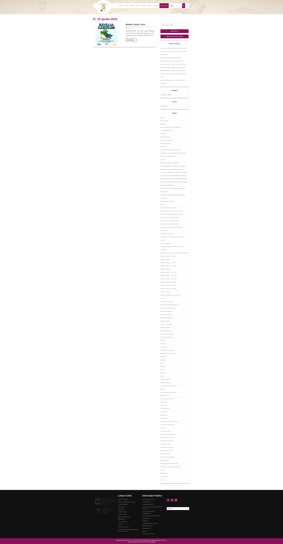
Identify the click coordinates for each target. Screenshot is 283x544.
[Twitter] (172, 500)
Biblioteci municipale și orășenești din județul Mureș (174, 253)
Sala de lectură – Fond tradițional (169, 217)
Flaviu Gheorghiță (150, 542)
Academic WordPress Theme (124, 540)
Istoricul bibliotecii (165, 137)
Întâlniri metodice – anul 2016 (168, 266)
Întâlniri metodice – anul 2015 (168, 262)
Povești (162, 204)
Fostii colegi (163, 405)
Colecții (137, 5)
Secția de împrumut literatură (168, 207)
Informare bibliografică (166, 317)
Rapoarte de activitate (166, 450)
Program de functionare (166, 140)
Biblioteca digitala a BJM (167, 185)
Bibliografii (163, 366)
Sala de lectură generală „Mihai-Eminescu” (171, 214)
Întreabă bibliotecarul (166, 330)
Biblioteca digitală (165, 327)
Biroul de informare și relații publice (170, 162)
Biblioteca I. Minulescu (123, 504)
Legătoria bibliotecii (165, 243)
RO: (170, 5)
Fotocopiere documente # (167, 334)
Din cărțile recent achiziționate (168, 385)
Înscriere (162, 159)
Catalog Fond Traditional (166, 301)
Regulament (163, 146)
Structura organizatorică (167, 398)
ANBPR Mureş (164, 473)
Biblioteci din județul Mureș (124, 516)
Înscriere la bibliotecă (123, 499)
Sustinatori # (163, 418)
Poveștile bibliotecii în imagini (168, 392)
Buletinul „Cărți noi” (165, 379)
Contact (156, 5)
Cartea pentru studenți (166, 337)
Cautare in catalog (122, 514)
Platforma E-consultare (123, 527)
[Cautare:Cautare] (174, 25)
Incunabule (163, 343)
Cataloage (163, 360)
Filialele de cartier (165, 292)
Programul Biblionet (165, 269)
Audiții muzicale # (165, 321)
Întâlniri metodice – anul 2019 (168, 278)
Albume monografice (166, 382)
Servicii (132, 5)
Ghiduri (162, 363)
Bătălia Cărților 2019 (135, 24)
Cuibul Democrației (165, 259)
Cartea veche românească (167, 350)
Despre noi (150, 5)
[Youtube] (176, 500)
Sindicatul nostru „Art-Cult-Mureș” (169, 421)
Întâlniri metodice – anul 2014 (168, 256)
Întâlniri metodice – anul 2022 (168, 285)
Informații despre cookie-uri (167, 437)
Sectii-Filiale (163, 198)
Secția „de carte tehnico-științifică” (169, 224)
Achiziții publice (164, 460)
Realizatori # (163, 415)
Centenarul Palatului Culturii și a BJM (170, 150)
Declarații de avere (165, 444)
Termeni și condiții (165, 431)
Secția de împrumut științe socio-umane (171, 211)
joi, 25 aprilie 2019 (132, 26)
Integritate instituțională (166, 447)
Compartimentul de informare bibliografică (171, 227)
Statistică (163, 428)
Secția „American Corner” (167, 233)
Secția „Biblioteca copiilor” (167, 201)
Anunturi (162, 117)
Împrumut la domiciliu (166, 311)
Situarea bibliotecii (165, 143)
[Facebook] (168, 500)
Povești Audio (121, 509)
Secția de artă (164, 230)
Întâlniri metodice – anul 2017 (168, 272)
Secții (127, 5)
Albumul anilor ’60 (165, 395)
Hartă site (163, 480)
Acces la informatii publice (167, 457)
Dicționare (163, 373)
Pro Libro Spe (164, 411)
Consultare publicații (165, 314)
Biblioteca (121, 5)
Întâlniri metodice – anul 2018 (168, 275)
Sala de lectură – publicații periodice (170, 220)
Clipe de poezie (164, 476)
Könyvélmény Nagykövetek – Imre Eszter (171, 80)
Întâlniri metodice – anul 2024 (168, 288)
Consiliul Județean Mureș (148, 533)
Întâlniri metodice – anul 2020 (168, 282)
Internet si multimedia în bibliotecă (169, 304)
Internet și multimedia (166, 324)
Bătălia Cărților (164, 120)
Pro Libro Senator (165, 408)
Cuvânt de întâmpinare (166, 130)
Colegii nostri (163, 402)
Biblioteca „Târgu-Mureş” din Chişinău (170, 295)
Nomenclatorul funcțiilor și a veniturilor (170, 466)
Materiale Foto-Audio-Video (167, 353)
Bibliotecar (142, 26)
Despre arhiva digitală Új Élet (168, 308)
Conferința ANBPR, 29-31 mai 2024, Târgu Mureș (173, 166)
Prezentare (163, 133)
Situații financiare (165, 453)
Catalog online (164, 5)
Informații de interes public (167, 424)
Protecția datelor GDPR (166, 440)
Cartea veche (164, 347)
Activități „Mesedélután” (166, 57)
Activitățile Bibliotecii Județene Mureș (170, 127)
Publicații (143, 5)
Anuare (162, 369)
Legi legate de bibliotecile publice (169, 463)
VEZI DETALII (132, 40)
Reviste (162, 376)
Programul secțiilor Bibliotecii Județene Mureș (172, 195)
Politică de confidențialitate (167, 434)
